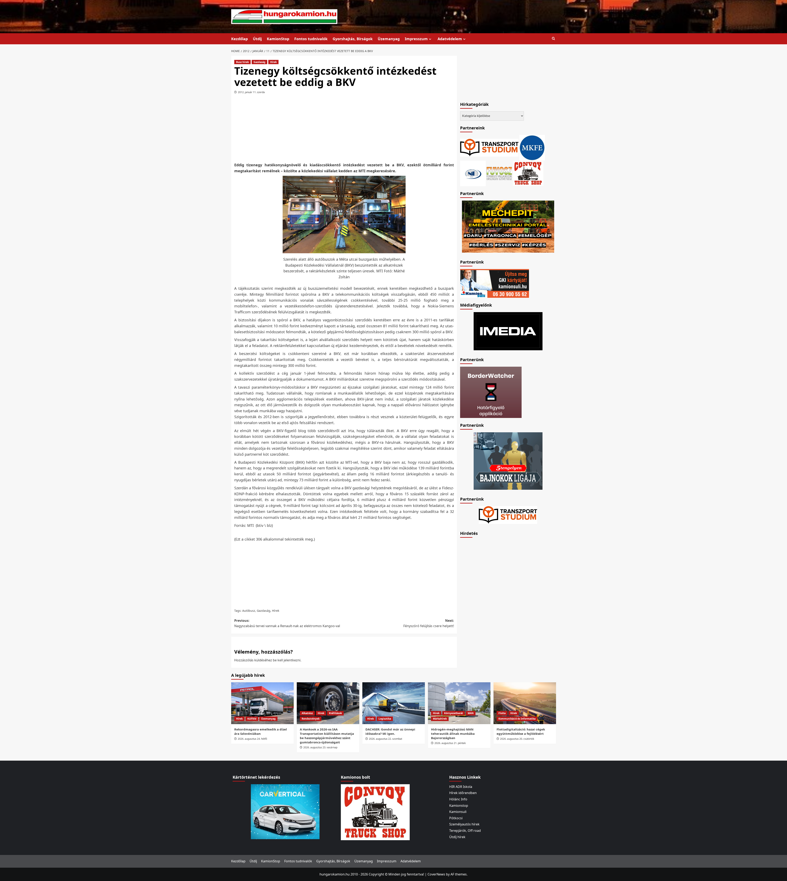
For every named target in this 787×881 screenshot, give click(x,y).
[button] (553, 38)
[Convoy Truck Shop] (375, 812)
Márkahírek (440, 718)
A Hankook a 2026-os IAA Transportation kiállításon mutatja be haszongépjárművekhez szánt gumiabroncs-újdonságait (327, 735)
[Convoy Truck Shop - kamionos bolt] (528, 173)
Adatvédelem (450, 38)
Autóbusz (248, 611)
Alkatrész (307, 713)
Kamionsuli (457, 811)
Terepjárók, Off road (465, 830)
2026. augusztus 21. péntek (450, 743)
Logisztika (385, 718)
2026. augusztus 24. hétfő (252, 739)
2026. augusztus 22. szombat (385, 739)
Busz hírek (242, 62)
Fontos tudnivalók (311, 38)
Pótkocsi (456, 818)
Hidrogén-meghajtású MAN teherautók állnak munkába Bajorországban (453, 733)
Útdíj (257, 38)
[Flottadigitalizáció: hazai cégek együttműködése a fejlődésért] (525, 703)
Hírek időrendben (463, 793)
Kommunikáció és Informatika (517, 718)
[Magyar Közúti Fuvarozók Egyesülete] (532, 147)
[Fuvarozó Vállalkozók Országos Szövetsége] (499, 173)
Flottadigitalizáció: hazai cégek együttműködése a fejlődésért (521, 731)
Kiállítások (335, 713)
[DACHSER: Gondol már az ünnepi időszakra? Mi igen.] (393, 703)
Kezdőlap (239, 38)
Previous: (287, 623)
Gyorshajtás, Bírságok (353, 38)
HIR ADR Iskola (460, 786)
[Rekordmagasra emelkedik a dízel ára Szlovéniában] (262, 703)
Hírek (273, 62)
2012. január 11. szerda (251, 92)
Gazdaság (259, 62)
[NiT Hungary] (473, 173)
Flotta (502, 713)
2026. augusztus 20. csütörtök (517, 739)
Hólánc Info (458, 799)
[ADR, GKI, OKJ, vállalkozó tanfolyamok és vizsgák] (489, 147)
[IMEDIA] (508, 331)
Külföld (251, 718)
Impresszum (416, 38)
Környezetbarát (453, 713)
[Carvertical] (285, 811)
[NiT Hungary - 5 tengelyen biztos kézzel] (508, 461)
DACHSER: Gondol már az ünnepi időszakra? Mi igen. (390, 731)
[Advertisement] (344, 129)
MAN (471, 713)
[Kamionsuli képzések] (494, 283)
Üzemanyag (389, 38)
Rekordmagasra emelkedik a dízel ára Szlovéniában (260, 731)
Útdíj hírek (457, 837)
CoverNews (436, 874)
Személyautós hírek (464, 824)
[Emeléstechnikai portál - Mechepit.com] (508, 226)
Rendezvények (311, 718)
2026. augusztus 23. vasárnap (320, 747)
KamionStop (278, 38)
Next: (428, 623)
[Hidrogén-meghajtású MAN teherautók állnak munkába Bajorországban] (459, 703)
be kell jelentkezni (286, 660)
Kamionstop (458, 805)
